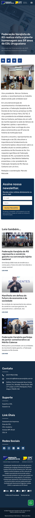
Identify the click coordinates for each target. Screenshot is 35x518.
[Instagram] (9, 448)
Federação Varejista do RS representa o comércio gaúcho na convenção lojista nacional (17, 255)
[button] (31, 2)
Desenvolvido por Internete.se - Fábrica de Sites (17, 515)
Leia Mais (5, 270)
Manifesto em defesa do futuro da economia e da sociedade (14, 298)
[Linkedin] (23, 448)
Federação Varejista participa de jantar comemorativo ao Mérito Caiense (17, 340)
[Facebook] (4, 448)
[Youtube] (18, 448)
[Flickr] (13, 448)
